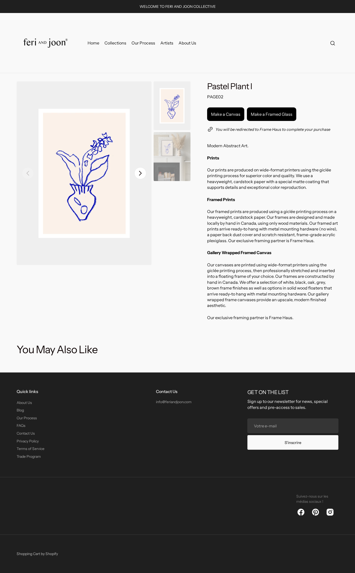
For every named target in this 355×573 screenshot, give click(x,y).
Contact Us (26, 433)
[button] (332, 43)
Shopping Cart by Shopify (37, 553)
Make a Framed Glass (271, 114)
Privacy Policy (28, 441)
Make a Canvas (225, 114)
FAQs (21, 425)
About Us (24, 402)
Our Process (27, 418)
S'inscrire (293, 442)
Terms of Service (30, 448)
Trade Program (29, 456)
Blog (20, 410)
